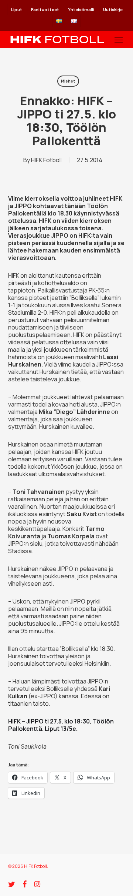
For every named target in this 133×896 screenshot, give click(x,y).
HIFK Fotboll (46, 160)
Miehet (68, 81)
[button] (119, 39)
